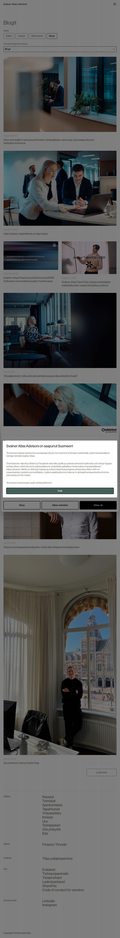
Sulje (60, 490)
